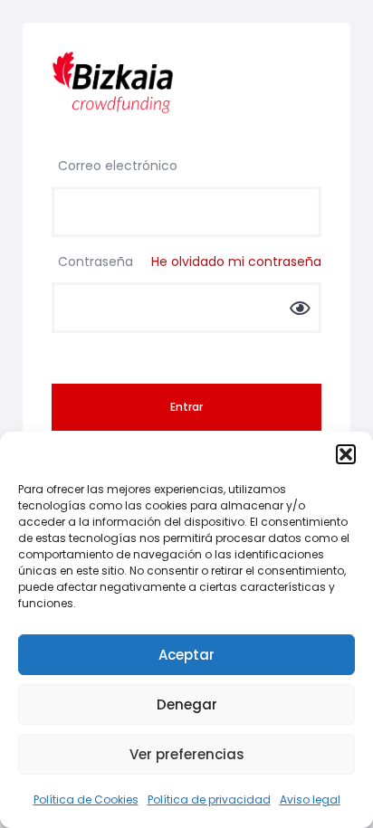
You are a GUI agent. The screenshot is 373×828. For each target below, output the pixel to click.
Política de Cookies (86, 799)
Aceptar (186, 654)
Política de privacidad (209, 799)
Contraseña (189, 261)
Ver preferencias (186, 754)
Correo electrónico (117, 166)
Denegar (187, 704)
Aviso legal (310, 799)
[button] (346, 454)
